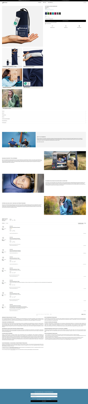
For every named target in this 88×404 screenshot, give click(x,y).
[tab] (80, 223)
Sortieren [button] (3, 223)
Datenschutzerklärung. (49, 399)
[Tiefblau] (46, 13)
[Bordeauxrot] (51, 13)
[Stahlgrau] (57, 13)
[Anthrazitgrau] (60, 13)
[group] (5, 219)
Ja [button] (17, 233)
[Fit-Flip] (4, 2)
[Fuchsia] (55, 13)
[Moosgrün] (48, 13)
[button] (24, 0)
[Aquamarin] (53, 13)
